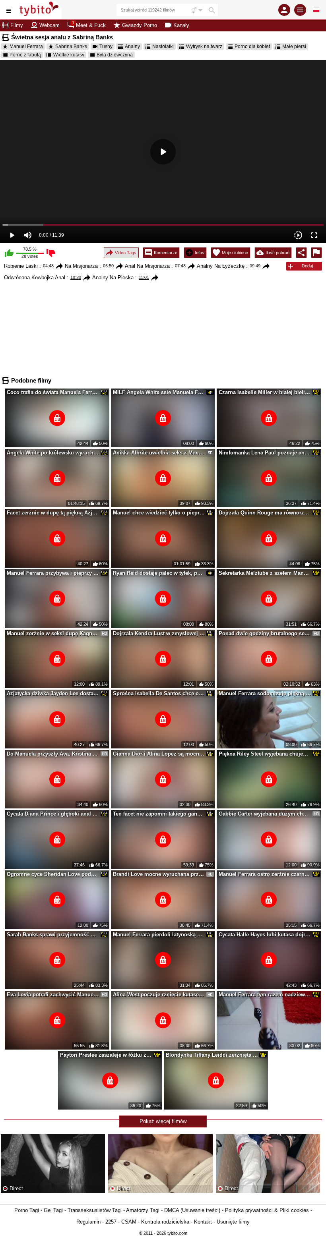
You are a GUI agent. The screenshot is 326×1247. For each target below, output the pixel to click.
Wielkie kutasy (68, 54)
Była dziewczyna (115, 54)
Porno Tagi (26, 1210)
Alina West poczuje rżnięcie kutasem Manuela (159, 995)
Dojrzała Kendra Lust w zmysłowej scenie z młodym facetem (159, 633)
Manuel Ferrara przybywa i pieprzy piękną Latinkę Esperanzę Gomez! (53, 573)
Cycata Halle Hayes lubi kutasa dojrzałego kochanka (265, 935)
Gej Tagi (53, 1210)
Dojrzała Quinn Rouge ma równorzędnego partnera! (265, 513)
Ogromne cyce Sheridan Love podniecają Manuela (53, 874)
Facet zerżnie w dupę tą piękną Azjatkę (53, 513)
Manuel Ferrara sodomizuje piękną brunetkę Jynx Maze (265, 693)
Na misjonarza (81, 266)
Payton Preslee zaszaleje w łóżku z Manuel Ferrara (106, 1055)
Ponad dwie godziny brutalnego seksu (265, 633)
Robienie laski (21, 266)
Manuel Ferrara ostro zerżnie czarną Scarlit (265, 874)
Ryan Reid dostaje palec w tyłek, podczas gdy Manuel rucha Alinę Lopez (159, 573)
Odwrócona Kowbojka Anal (34, 277)
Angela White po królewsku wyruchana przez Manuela (53, 453)
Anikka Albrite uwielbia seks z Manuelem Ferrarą (159, 453)
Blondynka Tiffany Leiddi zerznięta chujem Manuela (212, 1055)
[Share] (301, 252)
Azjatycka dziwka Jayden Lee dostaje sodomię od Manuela (53, 693)
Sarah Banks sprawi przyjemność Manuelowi (53, 935)
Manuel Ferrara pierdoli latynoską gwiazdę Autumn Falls (159, 935)
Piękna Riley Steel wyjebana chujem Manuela (265, 754)
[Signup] (284, 10)
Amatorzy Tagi (142, 1210)
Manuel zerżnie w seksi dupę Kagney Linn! (53, 633)
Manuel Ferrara (26, 46)
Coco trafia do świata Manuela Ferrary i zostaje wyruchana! (53, 392)
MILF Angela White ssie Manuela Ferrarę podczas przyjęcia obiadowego (159, 392)
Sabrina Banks (71, 46)
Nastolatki (163, 46)
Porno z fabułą (25, 54)
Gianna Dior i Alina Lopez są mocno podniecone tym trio (159, 754)
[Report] (316, 252)
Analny (132, 46)
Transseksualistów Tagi (95, 1210)
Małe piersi (294, 46)
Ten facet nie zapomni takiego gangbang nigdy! (159, 814)
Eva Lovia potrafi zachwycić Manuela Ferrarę (53, 995)
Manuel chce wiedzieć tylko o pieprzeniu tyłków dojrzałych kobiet (159, 513)
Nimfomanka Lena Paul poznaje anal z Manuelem (265, 453)
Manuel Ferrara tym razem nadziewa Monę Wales (265, 995)
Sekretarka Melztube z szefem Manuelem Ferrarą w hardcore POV (265, 573)
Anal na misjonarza (147, 266)
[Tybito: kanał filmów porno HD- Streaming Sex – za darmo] (39, 9)
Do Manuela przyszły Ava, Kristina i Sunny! (53, 754)
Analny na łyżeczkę (220, 266)
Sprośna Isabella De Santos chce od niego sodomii (159, 693)
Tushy (106, 46)
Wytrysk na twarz (204, 46)
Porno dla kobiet (252, 46)
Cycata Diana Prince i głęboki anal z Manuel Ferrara (53, 814)
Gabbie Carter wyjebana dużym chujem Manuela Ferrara (265, 814)
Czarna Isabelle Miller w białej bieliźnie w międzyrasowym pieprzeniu (265, 392)
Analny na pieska (113, 277)
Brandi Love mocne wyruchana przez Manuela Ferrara (159, 874)
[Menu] (300, 10)
